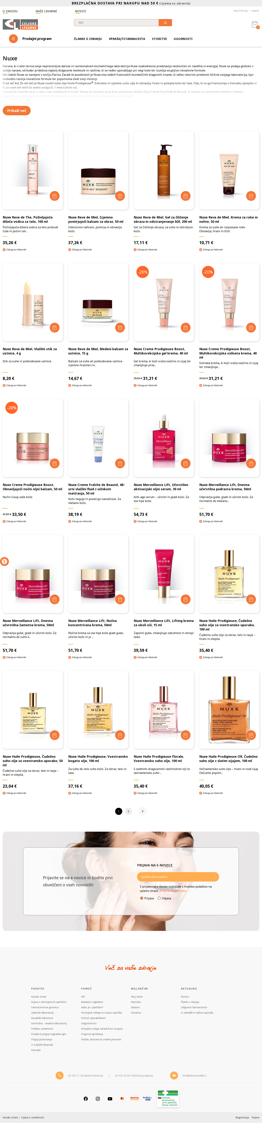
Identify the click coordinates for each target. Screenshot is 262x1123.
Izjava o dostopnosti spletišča (48, 1002)
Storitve (159, 39)
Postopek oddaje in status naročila (101, 1012)
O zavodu (10, 11)
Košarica (136, 1012)
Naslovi (135, 1007)
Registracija (241, 10)
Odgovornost (89, 1023)
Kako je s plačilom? (92, 1007)
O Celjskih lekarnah (42, 1044)
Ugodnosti (183, 39)
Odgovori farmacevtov (194, 1007)
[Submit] (165, 22)
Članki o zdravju (88, 39)
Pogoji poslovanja (41, 1039)
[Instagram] (98, 1098)
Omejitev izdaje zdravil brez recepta (102, 1028)
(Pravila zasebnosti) (172, 891)
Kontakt (36, 1050)
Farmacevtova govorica (45, 1007)
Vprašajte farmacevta (127, 39)
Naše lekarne (46, 11)
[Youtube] (110, 1098)
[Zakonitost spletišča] (168, 1098)
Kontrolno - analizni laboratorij (49, 1023)
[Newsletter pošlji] (213, 877)
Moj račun (137, 996)
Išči (83, 996)
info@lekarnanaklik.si (194, 1075)
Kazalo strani (38, 996)
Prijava (255, 10)
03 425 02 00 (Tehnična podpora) (134, 1075)
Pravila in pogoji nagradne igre (48, 1034)
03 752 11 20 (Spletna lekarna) (85, 1075)
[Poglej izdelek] (33, 170)
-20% (142, 272)
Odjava (166, 898)
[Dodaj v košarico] (55, 196)
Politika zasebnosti (42, 1028)
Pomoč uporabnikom (93, 1018)
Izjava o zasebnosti (32, 1117)
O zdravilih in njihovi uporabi (197, 1012)
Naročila (136, 1002)
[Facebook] (85, 1098)
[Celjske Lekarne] (20, 24)
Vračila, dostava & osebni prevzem (101, 1039)
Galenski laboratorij (42, 1012)
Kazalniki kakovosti (42, 1018)
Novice (80, 11)
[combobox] (123, 22)
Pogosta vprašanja (92, 1034)
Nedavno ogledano (92, 1002)
